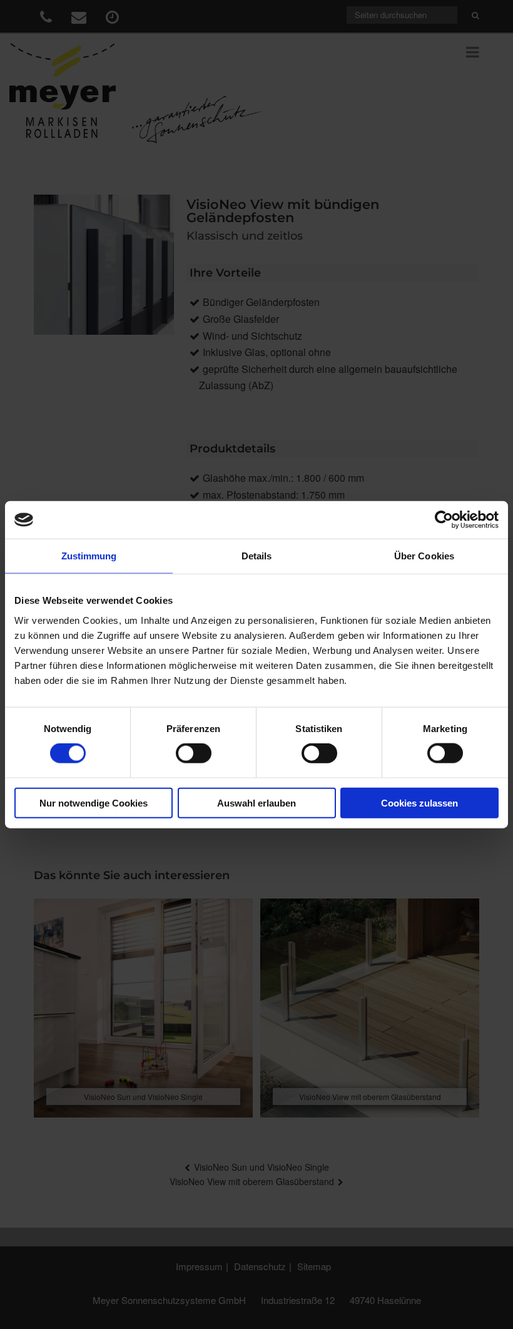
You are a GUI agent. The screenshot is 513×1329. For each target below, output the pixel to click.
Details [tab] (256, 556)
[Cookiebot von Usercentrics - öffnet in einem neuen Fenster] (444, 520)
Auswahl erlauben (256, 802)
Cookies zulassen (419, 802)
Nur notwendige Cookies (93, 802)
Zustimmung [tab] (89, 556)
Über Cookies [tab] (424, 556)
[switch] (193, 753)
